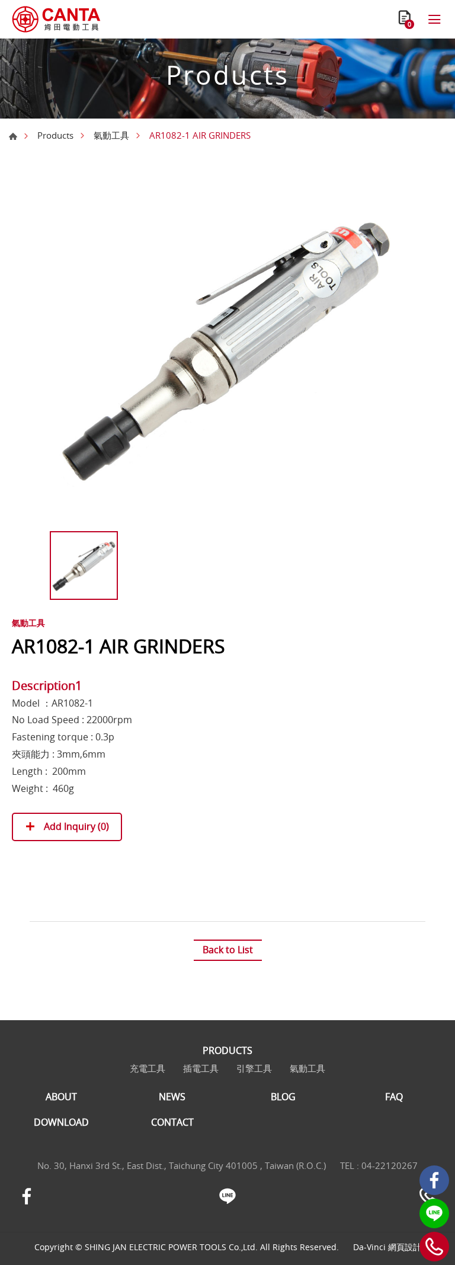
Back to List (228, 949)
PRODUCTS (227, 1050)
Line (434, 1213)
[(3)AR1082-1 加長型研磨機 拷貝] (227, 347)
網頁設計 (404, 1247)
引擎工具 (254, 1068)
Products (55, 135)
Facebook (434, 1180)
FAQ (394, 1097)
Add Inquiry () (75, 826)
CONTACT (172, 1122)
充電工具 (147, 1068)
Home (13, 136)
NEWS (172, 1097)
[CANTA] (56, 19)
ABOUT (61, 1097)
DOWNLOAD (61, 1122)
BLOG (283, 1097)
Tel (434, 1246)
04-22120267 (389, 1165)
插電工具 (201, 1068)
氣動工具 (111, 135)
